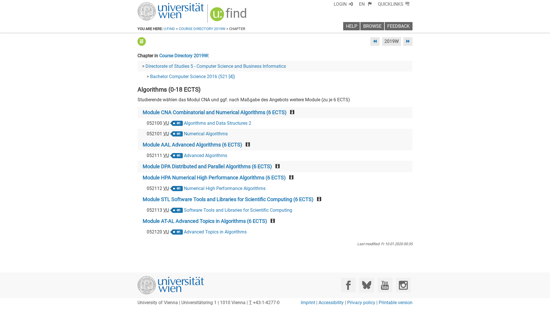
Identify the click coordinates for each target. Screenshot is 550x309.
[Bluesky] (366, 285)
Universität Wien (157, 5)
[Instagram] (403, 285)
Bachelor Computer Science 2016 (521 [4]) (192, 76)
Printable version (395, 302)
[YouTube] (385, 285)
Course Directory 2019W (202, 29)
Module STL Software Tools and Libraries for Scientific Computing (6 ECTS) (228, 199)
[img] (229, 16)
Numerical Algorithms (206, 133)
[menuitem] (365, 4)
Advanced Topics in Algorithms (215, 232)
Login (340, 4)
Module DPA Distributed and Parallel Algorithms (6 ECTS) (207, 166)
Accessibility (331, 302)
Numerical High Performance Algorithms (225, 188)
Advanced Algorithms (205, 155)
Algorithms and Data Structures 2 (217, 123)
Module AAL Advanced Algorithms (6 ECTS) (192, 145)
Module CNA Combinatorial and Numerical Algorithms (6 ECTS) (214, 112)
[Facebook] (348, 285)
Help (351, 26)
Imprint (308, 302)
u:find (169, 29)
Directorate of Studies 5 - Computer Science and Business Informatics (216, 66)
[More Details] (142, 41)
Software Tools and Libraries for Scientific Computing (238, 210)
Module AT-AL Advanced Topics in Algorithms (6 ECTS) (205, 221)
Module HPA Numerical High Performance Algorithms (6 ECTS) (214, 178)
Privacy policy (361, 302)
